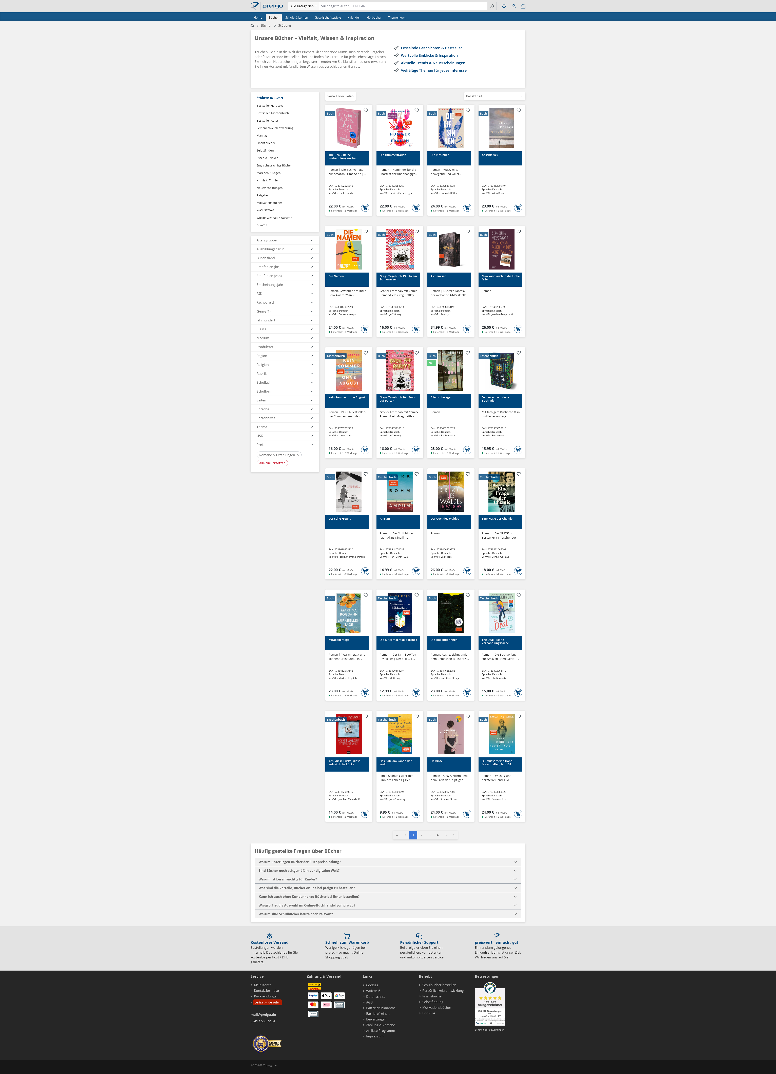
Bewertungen (376, 1019)
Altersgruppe (267, 240)
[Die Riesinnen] (451, 128)
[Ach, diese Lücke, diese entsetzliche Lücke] (349, 734)
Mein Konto (263, 985)
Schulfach (264, 382)
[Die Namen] (349, 249)
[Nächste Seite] (454, 835)
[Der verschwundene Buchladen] (502, 370)
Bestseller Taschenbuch (273, 113)
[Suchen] (492, 6)
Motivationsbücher (269, 203)
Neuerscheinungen (270, 188)
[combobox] (403, 6)
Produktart (265, 347)
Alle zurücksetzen (272, 463)
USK (260, 436)
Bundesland (266, 258)
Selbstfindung (266, 150)
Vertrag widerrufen (267, 1002)
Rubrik (262, 373)
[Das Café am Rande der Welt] (400, 734)
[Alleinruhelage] (451, 370)
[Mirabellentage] (349, 613)
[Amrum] (400, 492)
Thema (262, 427)
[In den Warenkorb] (365, 208)
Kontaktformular (266, 990)
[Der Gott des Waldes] (451, 492)
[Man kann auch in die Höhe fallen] (502, 249)
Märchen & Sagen (269, 173)
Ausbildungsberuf (270, 249)
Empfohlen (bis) (268, 267)
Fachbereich (266, 302)
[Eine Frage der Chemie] (502, 492)
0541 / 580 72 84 (263, 1021)
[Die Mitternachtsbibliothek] (400, 613)
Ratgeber (263, 195)
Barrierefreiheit (378, 1013)
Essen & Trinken (267, 158)
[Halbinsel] (451, 734)
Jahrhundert (266, 320)
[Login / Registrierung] (514, 6)
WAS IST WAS (265, 210)
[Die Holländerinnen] (451, 613)
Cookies (372, 985)
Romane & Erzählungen (279, 454)
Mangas (262, 135)
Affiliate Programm (380, 1030)
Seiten (261, 400)
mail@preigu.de (263, 1014)
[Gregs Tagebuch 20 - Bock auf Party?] (400, 370)
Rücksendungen (266, 996)
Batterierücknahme (381, 1008)
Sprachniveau (267, 418)
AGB (369, 1002)
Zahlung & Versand (380, 1025)
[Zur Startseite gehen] (267, 5)
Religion (263, 364)
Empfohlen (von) (269, 276)
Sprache (263, 409)
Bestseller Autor (267, 120)
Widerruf (373, 991)
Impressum (375, 1036)
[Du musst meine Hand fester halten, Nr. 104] (502, 734)
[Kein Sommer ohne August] (349, 370)
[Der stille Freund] (349, 492)
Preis (260, 444)
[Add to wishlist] (365, 111)
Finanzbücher (266, 143)
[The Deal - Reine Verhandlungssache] (349, 128)
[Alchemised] (451, 249)
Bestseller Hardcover (271, 105)
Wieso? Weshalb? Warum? (274, 218)
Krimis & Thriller (268, 180)
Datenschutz (375, 996)
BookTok (262, 225)
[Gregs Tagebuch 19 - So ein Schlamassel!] (400, 249)
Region (262, 356)
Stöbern (270, 98)
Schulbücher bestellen (439, 985)
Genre (264, 311)
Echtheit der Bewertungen (489, 1029)
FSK (259, 293)
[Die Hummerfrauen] (400, 128)
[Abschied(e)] (502, 128)
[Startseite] (252, 25)
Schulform (264, 391)
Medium (263, 338)
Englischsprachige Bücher (274, 165)
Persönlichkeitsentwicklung (275, 128)
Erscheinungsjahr (270, 284)
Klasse (261, 329)
